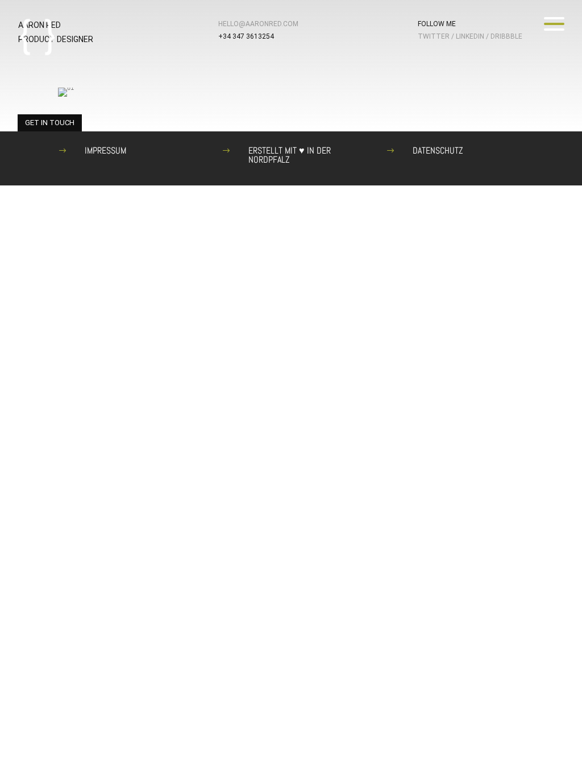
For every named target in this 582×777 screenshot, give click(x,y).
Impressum (105, 150)
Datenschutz (438, 150)
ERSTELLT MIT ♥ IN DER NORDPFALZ (289, 155)
